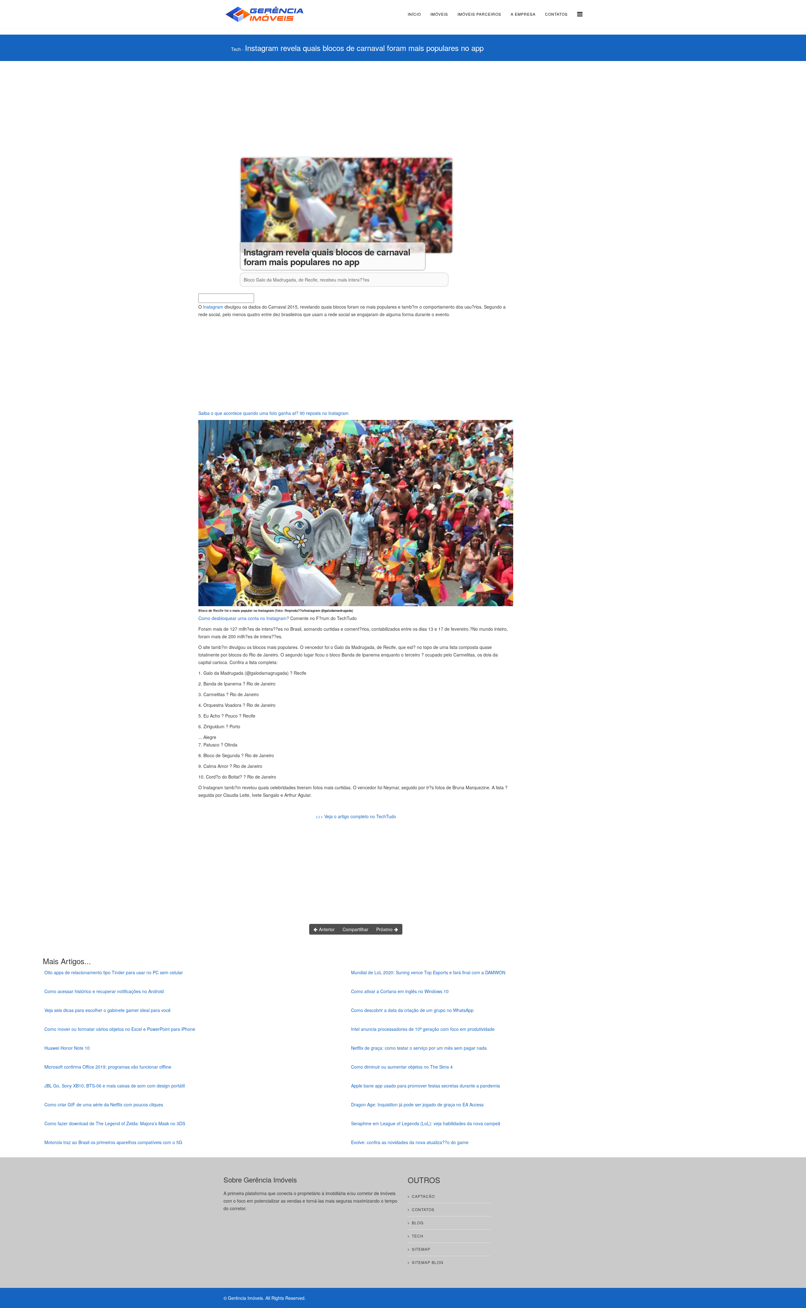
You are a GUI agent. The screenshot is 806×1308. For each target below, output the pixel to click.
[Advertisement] (356, 108)
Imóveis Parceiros (479, 14)
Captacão (423, 1196)
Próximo (385, 929)
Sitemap (421, 1249)
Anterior (326, 929)
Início (414, 14)
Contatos (556, 14)
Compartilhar (355, 929)
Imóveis (439, 14)
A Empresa (523, 14)
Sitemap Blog (427, 1262)
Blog (417, 1222)
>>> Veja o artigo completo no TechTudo (355, 816)
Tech (236, 49)
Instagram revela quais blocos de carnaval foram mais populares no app (364, 47)
